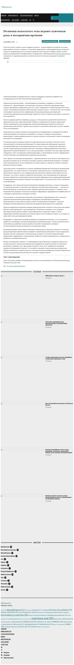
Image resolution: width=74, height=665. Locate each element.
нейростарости (18, 624)
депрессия (49, 612)
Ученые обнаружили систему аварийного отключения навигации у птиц (58, 358)
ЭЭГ (30, 610)
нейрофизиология (45, 624)
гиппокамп (5, 583)
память (4, 562)
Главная (3, 15)
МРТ (26, 610)
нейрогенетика (7, 586)
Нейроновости (13, 15)
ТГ (33, 20)
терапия (34, 626)
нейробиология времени (50, 41)
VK (30, 20)
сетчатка (5, 580)
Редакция (48, 278)
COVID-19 (3, 610)
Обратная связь (8, 657)
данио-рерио (41, 612)
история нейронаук (14, 618)
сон (3, 559)
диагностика (58, 612)
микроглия (58, 618)
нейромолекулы (41, 621)
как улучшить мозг (26, 618)
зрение (66, 612)
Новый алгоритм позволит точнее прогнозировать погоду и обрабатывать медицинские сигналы (58, 497)
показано (32, 120)
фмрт (40, 626)
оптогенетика (61, 624)
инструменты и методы (10, 550)
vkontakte (6, 655)
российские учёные (10, 626)
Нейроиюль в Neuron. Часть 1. (55, 275)
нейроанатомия (67, 618)
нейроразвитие (7, 624)
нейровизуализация (6, 621)
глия (3, 577)
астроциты (6, 568)
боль (20, 612)
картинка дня (6, 546)
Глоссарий (15, 20)
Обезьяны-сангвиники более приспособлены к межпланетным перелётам (56, 323)
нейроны (5, 565)
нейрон (49, 621)
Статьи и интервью (26, 15)
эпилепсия (46, 626)
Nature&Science (7, 553)
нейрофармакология (32, 624)
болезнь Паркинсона (9, 571)
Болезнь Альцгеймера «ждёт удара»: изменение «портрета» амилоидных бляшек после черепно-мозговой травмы (58, 451)
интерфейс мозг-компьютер (56, 615)
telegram (6, 652)
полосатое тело (65, 41)
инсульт (31, 615)
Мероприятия (5, 20)
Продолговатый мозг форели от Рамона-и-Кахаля (59, 404)
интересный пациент (41, 615)
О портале (24, 20)
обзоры (54, 624)
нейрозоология (7, 574)
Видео (36, 15)
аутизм (4, 589)
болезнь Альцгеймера (9, 556)
